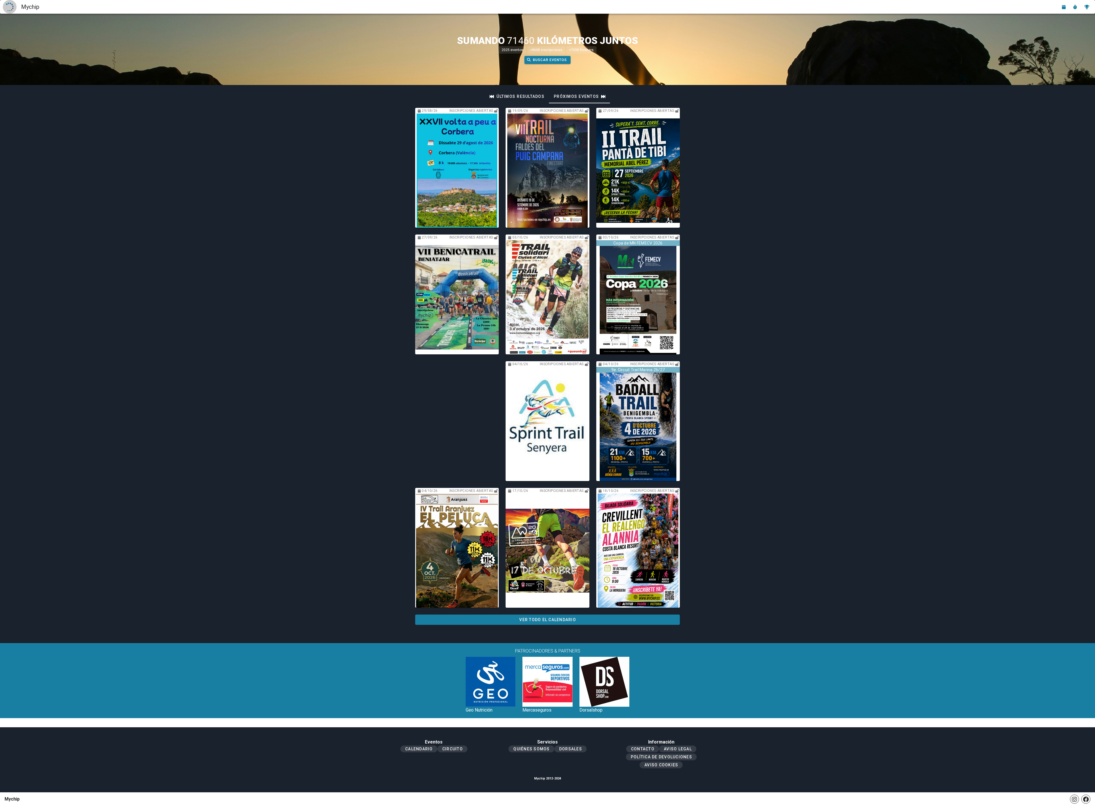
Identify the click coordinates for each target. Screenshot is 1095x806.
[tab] (517, 96)
